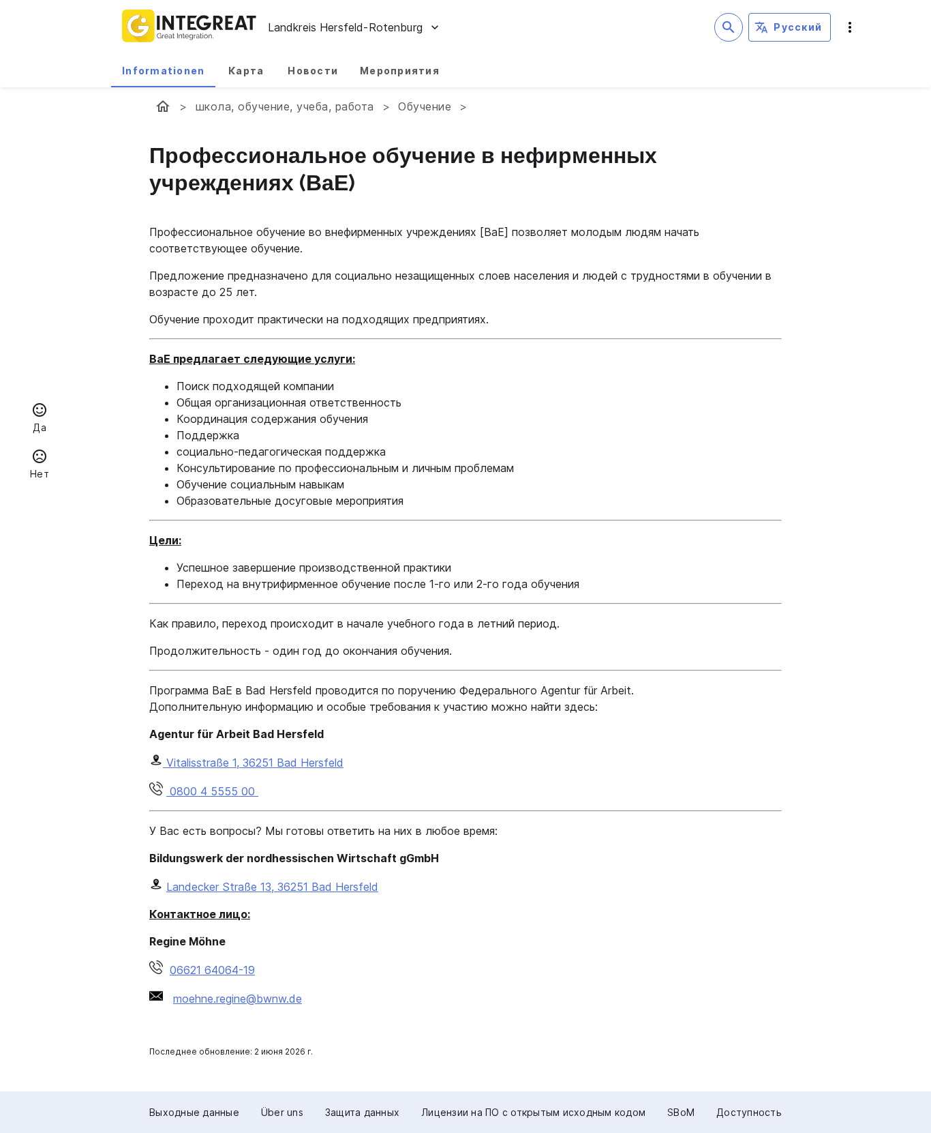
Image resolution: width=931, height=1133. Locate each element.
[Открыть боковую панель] (850, 27)
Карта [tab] (246, 70)
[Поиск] (728, 27)
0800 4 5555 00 (212, 791)
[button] (39, 419)
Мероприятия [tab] (400, 70)
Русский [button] (798, 27)
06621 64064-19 (212, 970)
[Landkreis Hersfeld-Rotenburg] (163, 106)
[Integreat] (189, 27)
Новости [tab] (313, 70)
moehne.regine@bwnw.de (237, 998)
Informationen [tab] (163, 70)
